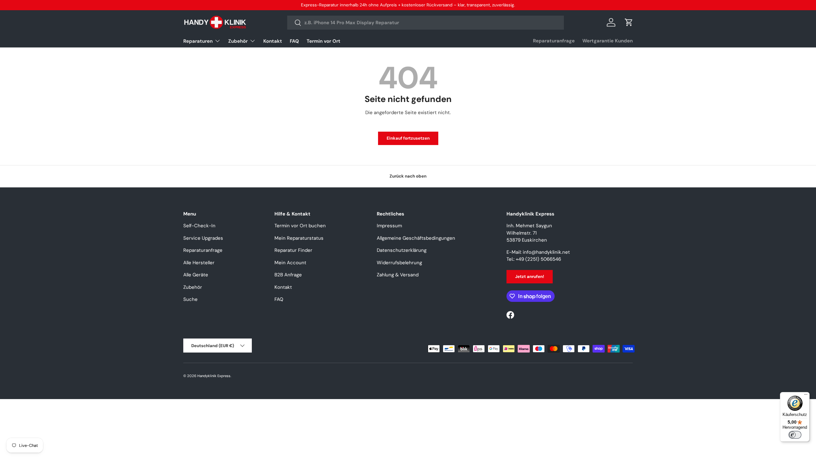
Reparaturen (198, 41)
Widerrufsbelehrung (399, 262)
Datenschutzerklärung (401, 250)
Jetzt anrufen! (529, 276)
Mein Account (290, 262)
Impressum (389, 225)
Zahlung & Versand (398, 275)
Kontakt (272, 41)
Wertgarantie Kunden (607, 41)
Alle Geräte (195, 275)
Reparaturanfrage (554, 41)
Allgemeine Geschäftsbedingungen (416, 238)
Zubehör (238, 41)
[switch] (795, 435)
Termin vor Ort (323, 41)
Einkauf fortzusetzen (408, 138)
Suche (190, 299)
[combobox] (425, 23)
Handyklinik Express (213, 376)
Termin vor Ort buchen (300, 225)
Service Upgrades (203, 238)
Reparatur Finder (293, 250)
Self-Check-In (199, 225)
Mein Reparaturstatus (299, 238)
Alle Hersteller (199, 262)
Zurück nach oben (408, 176)
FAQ (294, 41)
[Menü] (806, 396)
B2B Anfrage (288, 275)
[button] (629, 22)
